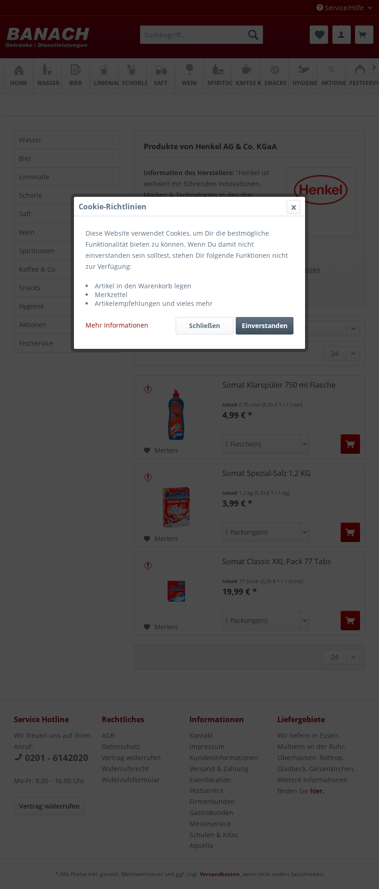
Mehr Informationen (117, 325)
